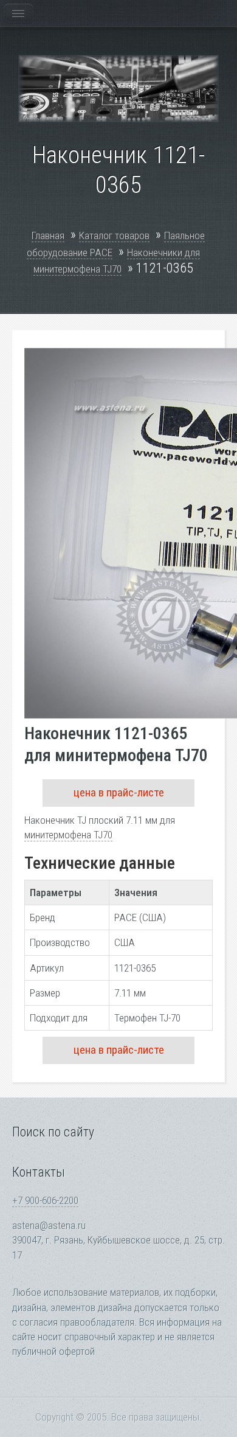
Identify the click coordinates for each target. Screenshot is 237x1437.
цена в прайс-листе (119, 792)
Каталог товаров (114, 235)
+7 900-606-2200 (45, 1200)
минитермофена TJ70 (68, 835)
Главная (48, 235)
